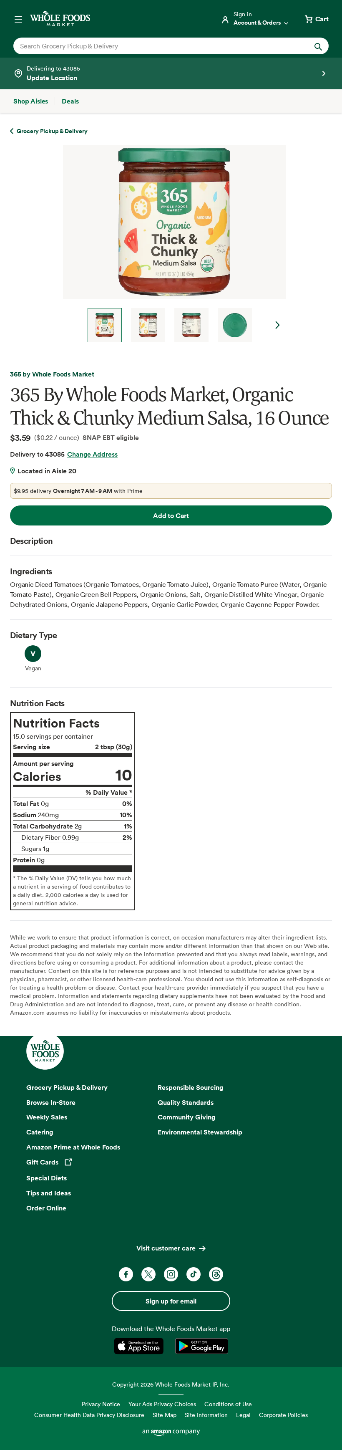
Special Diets (46, 1177)
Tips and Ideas (48, 1192)
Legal (243, 1415)
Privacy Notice (101, 1404)
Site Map (164, 1415)
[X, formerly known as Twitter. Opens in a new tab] (148, 1274)
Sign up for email (171, 1301)
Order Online (46, 1208)
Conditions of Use (228, 1404)
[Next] (171, 243)
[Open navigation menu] (18, 18)
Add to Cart (171, 515)
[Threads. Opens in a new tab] (216, 1274)
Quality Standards (186, 1102)
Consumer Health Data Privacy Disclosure (89, 1415)
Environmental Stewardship (200, 1132)
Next (278, 325)
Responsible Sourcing (191, 1087)
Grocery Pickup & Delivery (67, 1087)
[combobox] (156, 46)
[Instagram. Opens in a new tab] (171, 1274)
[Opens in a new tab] (140, 1346)
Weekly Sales (46, 1117)
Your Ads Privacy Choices (162, 1404)
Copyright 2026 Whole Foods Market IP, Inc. (170, 1384)
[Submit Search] (318, 46)
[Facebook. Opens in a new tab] (126, 1274)
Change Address (92, 454)
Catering (39, 1132)
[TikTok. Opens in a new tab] (193, 1274)
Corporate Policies (283, 1415)
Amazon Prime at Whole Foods (73, 1147)
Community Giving (187, 1117)
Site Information (206, 1415)
